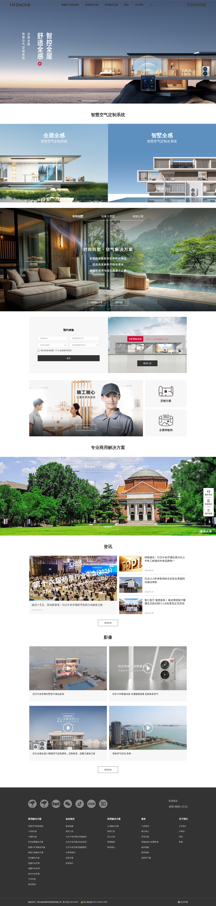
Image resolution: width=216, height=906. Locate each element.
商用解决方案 (111, 5)
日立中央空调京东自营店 (76, 842)
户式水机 (32, 879)
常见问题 (145, 837)
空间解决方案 (34, 858)
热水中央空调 (34, 874)
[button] (88, 100)
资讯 (181, 837)
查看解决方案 (96, 302)
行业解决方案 (113, 826)
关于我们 (139, 5)
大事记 (182, 831)
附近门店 (69, 831)
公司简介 (183, 826)
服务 (126, 5)
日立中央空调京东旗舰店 (76, 837)
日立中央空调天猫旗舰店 (76, 847)
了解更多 (86, 427)
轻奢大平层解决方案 (36, 847)
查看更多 (108, 527)
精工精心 (145, 831)
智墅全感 (33, 837)
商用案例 (111, 842)
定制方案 (69, 858)
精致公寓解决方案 (35, 852)
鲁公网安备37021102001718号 (95, 902)
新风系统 (32, 884)
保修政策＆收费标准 (149, 842)
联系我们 (69, 863)
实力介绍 (111, 837)
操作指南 (145, 847)
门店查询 (145, 826)
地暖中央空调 (34, 868)
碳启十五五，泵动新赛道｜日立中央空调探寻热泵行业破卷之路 (67, 605)
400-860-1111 (178, 806)
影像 (181, 842)
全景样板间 (70, 852)
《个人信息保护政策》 (63, 350)
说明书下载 (146, 858)
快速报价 (119, 302)
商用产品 (111, 831)
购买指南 (69, 826)
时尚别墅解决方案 (35, 842)
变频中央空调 (34, 863)
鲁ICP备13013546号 (70, 902)
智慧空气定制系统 (70, 5)
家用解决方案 (92, 5)
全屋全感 (33, 831)
